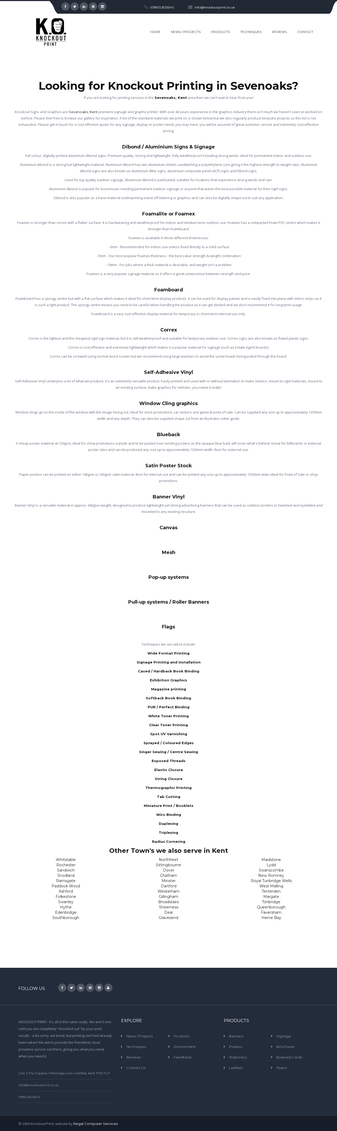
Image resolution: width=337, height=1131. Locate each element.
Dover (168, 870)
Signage (283, 1036)
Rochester (66, 865)
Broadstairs (168, 901)
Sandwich (66, 870)
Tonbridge (271, 901)
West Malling (271, 886)
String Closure (168, 779)
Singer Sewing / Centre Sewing (168, 752)
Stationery (238, 1057)
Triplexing (168, 832)
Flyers (281, 1068)
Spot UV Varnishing (168, 734)
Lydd (271, 865)
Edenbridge (66, 912)
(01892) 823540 (162, 7)
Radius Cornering (168, 841)
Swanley (65, 901)
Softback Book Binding (168, 698)
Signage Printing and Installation (169, 662)
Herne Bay (271, 917)
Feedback (183, 1057)
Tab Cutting (168, 797)
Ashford (66, 891)
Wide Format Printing (168, 653)
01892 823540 (29, 1097)
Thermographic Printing (168, 788)
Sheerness (168, 907)
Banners (236, 1036)
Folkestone (66, 896)
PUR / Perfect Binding (169, 707)
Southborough (65, 917)
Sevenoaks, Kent (171, 97)
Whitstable (66, 859)
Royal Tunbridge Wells (271, 880)
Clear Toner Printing (168, 725)
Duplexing (168, 823)
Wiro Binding (168, 814)
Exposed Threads (169, 761)
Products (181, 1036)
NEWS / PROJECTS (186, 32)
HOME (155, 32)
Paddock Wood (66, 886)
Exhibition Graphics (168, 680)
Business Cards (289, 1057)
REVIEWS (279, 32)
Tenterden (271, 891)
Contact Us (135, 1068)
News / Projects (139, 1036)
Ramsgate (66, 880)
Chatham (168, 875)
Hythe (66, 907)
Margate (271, 896)
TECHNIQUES (250, 32)
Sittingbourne (168, 865)
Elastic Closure (168, 770)
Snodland (66, 875)
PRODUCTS (220, 32)
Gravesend (168, 917)
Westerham (169, 891)
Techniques (136, 1047)
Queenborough (271, 907)
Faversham (271, 912)
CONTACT (305, 32)
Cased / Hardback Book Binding (168, 671)
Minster (169, 880)
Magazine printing (168, 689)
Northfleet (168, 859)
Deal (168, 912)
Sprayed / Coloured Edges (168, 743)
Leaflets (236, 1068)
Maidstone (271, 859)
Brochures (285, 1047)
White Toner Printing (168, 716)
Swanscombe (271, 870)
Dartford (168, 886)
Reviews (133, 1057)
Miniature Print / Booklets (169, 805)
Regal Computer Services (95, 1124)
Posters (235, 1047)
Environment (185, 1047)
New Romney (271, 875)
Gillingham (168, 896)
